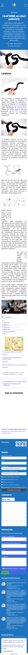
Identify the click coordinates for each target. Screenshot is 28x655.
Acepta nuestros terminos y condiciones (15, 568)
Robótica (14, 374)
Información (5, 442)
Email (2, 460)
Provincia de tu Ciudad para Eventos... (10, 471)
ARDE (11, 43)
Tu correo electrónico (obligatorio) (10, 543)
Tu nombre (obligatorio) (8, 536)
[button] (7, 651)
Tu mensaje (4, 557)
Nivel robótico (4, 466)
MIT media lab (17, 106)
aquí (21, 533)
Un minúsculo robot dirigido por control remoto (12, 358)
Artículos (14, 12)
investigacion (11, 372)
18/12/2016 (19, 43)
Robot (10, 374)
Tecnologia (20, 374)
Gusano (5, 372)
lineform (17, 372)
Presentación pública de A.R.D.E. (12, 352)
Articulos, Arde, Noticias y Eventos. (11, 477)
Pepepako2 (10, 588)
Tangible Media (22, 107)
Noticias (22, 372)
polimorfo (5, 374)
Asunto (3, 550)
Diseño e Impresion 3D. (8, 482)
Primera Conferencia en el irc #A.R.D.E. (14, 365)
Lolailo (9, 601)
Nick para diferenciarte (6, 455)
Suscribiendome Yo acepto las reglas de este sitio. (15, 487)
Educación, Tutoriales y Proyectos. (11, 484)
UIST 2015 (18, 111)
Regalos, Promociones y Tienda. (10, 479)
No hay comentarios (15, 46)
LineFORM (8, 317)
